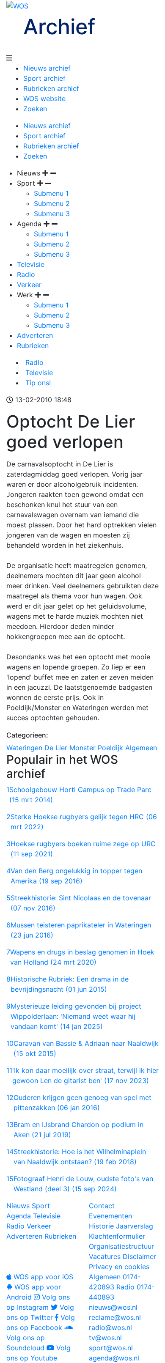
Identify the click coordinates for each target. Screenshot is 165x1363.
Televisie (30, 264)
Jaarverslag (134, 1226)
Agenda (18, 1216)
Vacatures (105, 1256)
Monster (82, 747)
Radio (26, 274)
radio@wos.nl (110, 1327)
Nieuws (18, 1205)
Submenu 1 (51, 193)
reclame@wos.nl (115, 1317)
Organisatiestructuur (121, 1246)
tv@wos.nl (105, 1337)
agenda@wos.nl (114, 1358)
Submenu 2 (52, 203)
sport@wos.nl (111, 1348)
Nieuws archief (47, 68)
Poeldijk (110, 747)
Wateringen (24, 747)
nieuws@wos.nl (113, 1307)
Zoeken (35, 108)
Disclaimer (139, 1256)
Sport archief (44, 78)
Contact (102, 1205)
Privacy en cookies (119, 1266)
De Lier (55, 747)
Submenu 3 (52, 213)
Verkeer (29, 284)
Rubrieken (33, 345)
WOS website (44, 98)
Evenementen (110, 1216)
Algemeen (141, 747)
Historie (101, 1226)
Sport (41, 1205)
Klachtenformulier (117, 1236)
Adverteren (35, 335)
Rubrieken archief (51, 88)
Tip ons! (37, 382)
